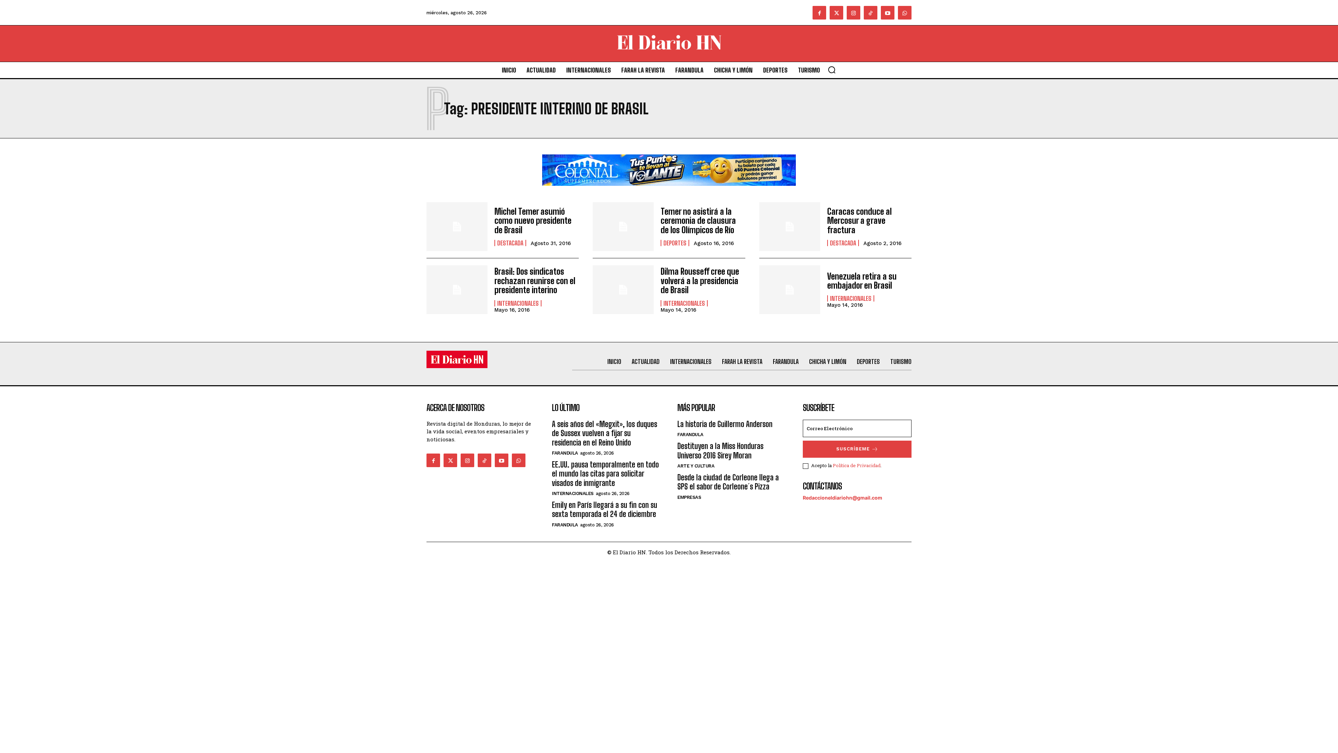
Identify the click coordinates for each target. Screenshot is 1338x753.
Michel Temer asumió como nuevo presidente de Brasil (532, 220)
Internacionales (518, 303)
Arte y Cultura (695, 466)
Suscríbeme (853, 448)
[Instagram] (853, 13)
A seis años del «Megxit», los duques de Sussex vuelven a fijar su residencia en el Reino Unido (604, 433)
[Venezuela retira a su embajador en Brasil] (789, 289)
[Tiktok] (870, 13)
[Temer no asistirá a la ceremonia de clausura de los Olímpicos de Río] (623, 226)
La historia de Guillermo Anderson (724, 424)
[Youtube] (887, 13)
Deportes (674, 243)
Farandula (565, 453)
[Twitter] (836, 13)
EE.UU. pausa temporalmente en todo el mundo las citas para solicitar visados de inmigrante (605, 474)
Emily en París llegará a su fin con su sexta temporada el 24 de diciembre (604, 509)
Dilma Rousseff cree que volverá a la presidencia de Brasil (700, 280)
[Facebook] (819, 13)
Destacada (510, 243)
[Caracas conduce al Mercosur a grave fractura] (789, 226)
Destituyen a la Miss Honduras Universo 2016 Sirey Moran (720, 450)
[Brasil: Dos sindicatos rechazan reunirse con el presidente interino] (456, 289)
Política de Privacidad (857, 465)
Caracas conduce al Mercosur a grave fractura (859, 220)
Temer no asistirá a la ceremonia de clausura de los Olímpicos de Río (698, 220)
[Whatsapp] (905, 13)
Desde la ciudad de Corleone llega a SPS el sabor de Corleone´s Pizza (728, 482)
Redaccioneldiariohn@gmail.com (842, 498)
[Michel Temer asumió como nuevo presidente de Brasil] (456, 226)
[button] (831, 69)
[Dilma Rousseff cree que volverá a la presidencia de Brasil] (623, 289)
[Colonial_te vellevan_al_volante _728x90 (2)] (669, 191)
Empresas (689, 497)
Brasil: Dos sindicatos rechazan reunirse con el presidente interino (534, 280)
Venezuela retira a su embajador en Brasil (862, 280)
